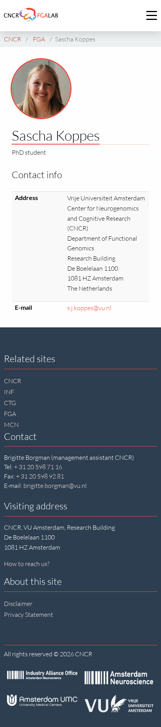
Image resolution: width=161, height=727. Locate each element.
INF (9, 392)
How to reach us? (27, 564)
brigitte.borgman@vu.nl (55, 485)
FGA (10, 414)
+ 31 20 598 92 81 (40, 476)
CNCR (12, 381)
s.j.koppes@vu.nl (89, 308)
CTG (10, 403)
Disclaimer (18, 603)
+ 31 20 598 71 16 (38, 467)
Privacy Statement (28, 614)
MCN (11, 425)
